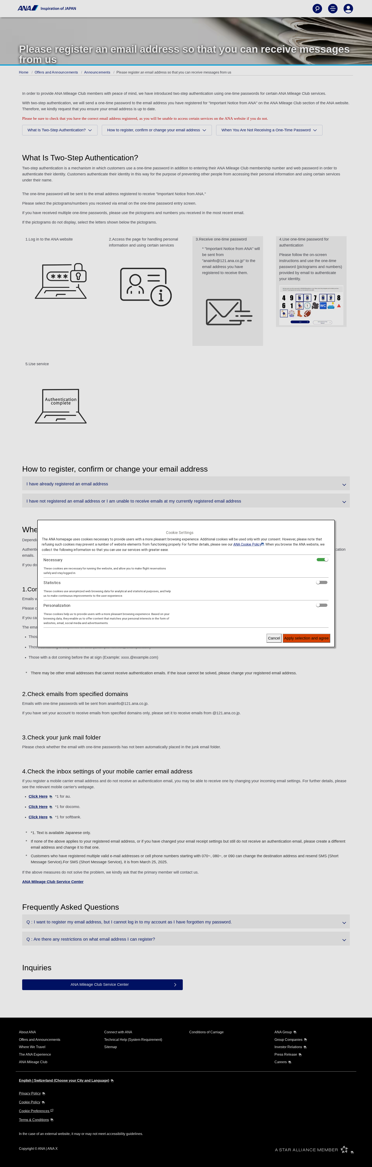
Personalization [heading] (56, 605)
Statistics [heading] (52, 582)
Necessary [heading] (52, 560)
